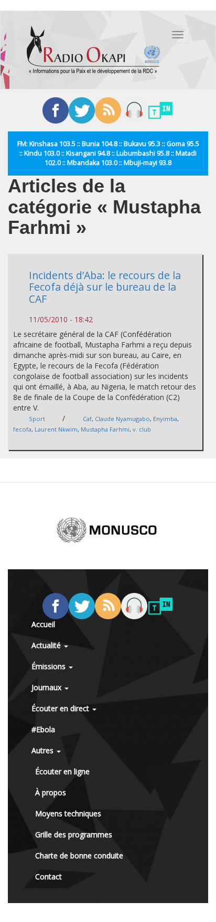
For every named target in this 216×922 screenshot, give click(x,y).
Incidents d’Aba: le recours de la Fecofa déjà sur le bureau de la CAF (105, 287)
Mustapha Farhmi (105, 429)
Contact (48, 877)
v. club (142, 429)
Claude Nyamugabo (122, 419)
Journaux (47, 687)
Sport (37, 419)
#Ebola (43, 729)
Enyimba (165, 419)
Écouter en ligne (62, 771)
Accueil (43, 624)
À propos (50, 792)
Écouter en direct (61, 708)
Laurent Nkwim (56, 429)
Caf (87, 419)
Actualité (47, 645)
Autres (43, 750)
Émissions (49, 666)
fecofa (22, 429)
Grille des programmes (73, 834)
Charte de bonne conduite (79, 855)
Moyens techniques (68, 813)
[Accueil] (93, 50)
